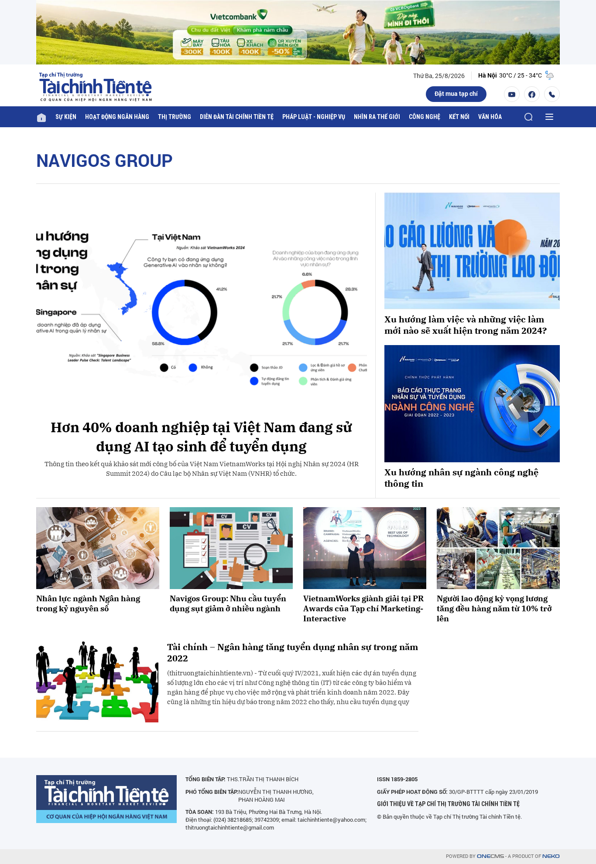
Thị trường (174, 116)
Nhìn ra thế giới (377, 116)
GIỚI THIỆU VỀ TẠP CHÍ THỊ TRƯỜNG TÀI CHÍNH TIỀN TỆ (448, 803)
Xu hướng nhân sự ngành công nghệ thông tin (461, 478)
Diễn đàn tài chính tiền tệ (237, 116)
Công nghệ (424, 116)
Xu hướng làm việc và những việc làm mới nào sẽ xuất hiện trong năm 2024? (465, 325)
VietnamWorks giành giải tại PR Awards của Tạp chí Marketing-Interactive (363, 608)
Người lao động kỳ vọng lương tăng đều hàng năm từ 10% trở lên (494, 608)
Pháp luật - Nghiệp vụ (313, 116)
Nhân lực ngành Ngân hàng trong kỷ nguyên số (88, 603)
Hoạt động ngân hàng (117, 116)
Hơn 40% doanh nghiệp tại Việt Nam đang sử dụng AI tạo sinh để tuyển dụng (201, 437)
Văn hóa (490, 116)
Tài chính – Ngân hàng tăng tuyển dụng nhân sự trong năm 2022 (292, 652)
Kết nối (459, 116)
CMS (490, 856)
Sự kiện (65, 116)
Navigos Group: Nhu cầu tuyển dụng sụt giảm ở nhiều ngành (228, 603)
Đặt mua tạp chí (456, 93)
